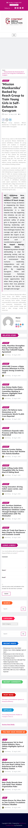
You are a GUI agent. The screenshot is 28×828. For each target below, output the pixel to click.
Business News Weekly (8, 724)
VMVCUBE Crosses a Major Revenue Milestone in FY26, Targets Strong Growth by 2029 (13, 369)
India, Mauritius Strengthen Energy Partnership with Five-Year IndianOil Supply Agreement (13, 349)
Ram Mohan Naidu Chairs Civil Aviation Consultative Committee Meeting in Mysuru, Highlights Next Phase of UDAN (13, 391)
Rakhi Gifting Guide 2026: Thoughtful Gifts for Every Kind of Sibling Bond (13, 470)
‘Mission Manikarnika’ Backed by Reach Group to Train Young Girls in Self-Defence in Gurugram (13, 73)
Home (3, 70)
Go (23, 609)
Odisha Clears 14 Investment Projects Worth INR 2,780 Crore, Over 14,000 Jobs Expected (14, 669)
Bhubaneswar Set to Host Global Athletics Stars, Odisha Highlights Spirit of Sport (14, 650)
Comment (5, 557)
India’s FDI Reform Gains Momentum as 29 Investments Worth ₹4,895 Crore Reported (13, 413)
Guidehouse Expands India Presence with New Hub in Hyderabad (13, 433)
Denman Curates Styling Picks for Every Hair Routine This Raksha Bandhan (13, 451)
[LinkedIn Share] (10, 119)
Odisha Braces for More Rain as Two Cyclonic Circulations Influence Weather (13, 802)
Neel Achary (8, 355)
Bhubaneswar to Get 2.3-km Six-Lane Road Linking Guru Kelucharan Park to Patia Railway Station (13, 656)
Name (4, 570)
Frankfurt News (10, 825)
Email (4, 577)
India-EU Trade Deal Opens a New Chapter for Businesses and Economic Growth (14, 532)
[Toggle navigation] (14, 35)
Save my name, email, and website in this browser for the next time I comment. (13, 587)
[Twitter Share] (6, 119)
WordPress (22, 823)
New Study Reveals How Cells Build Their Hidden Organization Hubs (12, 784)
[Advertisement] (14, 52)
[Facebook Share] (3, 119)
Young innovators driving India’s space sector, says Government (12, 489)
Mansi (6, 114)
